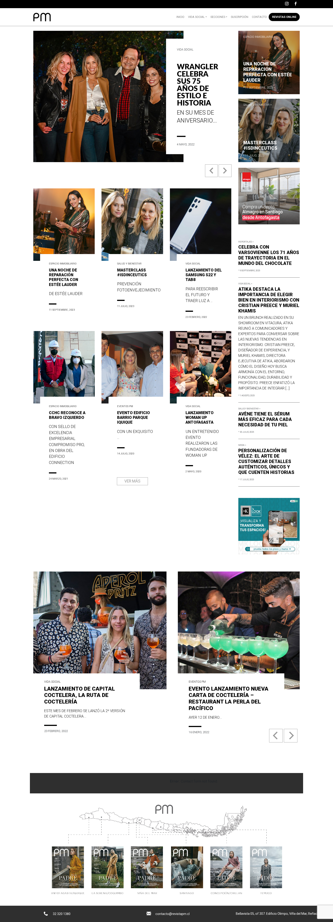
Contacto (259, 17)
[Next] (290, 735)
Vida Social (196, 17)
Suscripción (239, 17)
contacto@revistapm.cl (172, 914)
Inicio (180, 17)
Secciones (217, 17)
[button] (212, 174)
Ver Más (132, 481)
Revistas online (284, 17)
